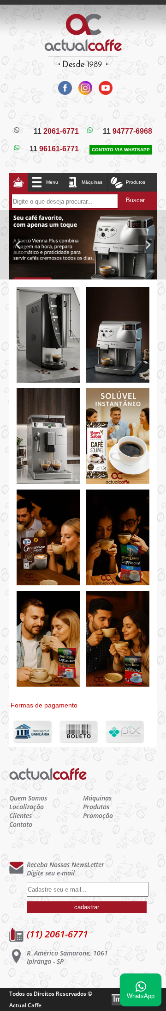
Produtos (96, 806)
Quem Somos (28, 798)
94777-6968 (127, 131)
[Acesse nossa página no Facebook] (63, 92)
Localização (26, 806)
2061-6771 (56, 131)
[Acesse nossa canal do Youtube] (103, 92)
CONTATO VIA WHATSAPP (121, 149)
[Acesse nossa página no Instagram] (84, 92)
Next (147, 245)
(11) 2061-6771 (57, 934)
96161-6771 (54, 149)
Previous (18, 245)
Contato (20, 824)
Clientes (20, 815)
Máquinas (92, 182)
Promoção (98, 815)
